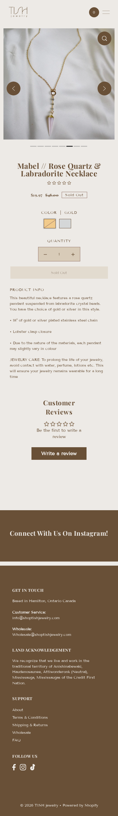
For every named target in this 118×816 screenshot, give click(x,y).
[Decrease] (45, 254)
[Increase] (73, 254)
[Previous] (13, 88)
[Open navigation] (106, 12)
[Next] (104, 88)
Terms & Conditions (30, 717)
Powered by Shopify (80, 805)
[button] (59, 182)
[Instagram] (23, 767)
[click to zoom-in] (104, 38)
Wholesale (21, 732)
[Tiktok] (32, 767)
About (17, 709)
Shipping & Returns (30, 724)
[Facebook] (14, 767)
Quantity (59, 240)
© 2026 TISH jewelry (39, 805)
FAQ (16, 740)
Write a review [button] (59, 453)
